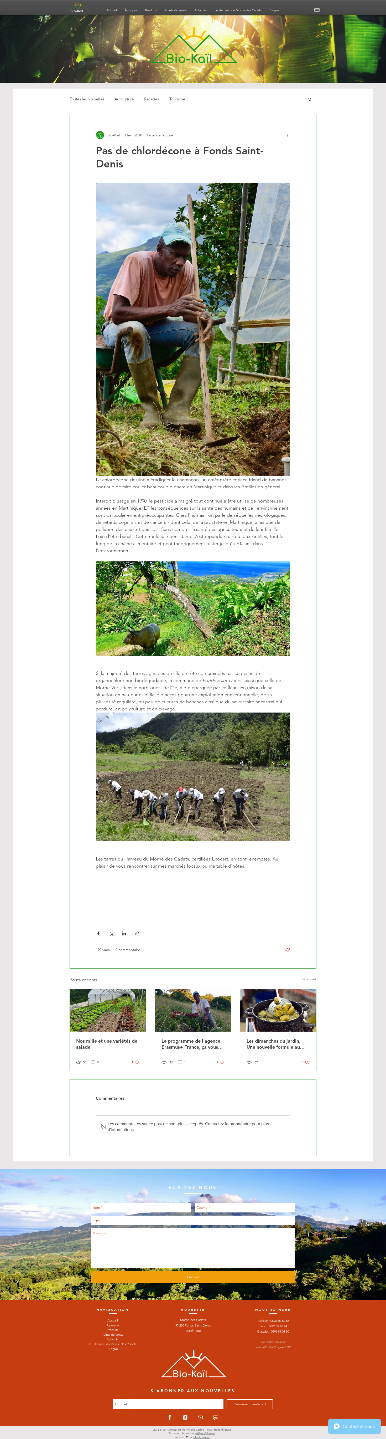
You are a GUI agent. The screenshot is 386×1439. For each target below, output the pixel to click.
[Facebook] (169, 1417)
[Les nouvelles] (215, 1417)
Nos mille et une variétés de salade (106, 1044)
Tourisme (177, 99)
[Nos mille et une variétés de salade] (108, 1010)
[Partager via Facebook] (98, 933)
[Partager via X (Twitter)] (111, 933)
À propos (112, 1325)
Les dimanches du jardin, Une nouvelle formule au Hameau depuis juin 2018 (274, 1044)
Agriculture (124, 99)
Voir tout (309, 979)
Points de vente (113, 1334)
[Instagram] (185, 1417)
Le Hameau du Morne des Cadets (112, 1344)
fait (176, 1437)
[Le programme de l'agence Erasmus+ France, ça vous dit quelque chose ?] (193, 1010)
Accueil (112, 1320)
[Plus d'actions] (287, 135)
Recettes (151, 99)
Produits (112, 1330)
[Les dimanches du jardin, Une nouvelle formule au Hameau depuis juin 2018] (278, 1010)
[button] (309, 99)
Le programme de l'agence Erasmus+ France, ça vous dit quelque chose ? (190, 1044)
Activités (113, 1339)
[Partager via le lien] (136, 933)
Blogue (113, 1349)
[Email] (316, 10)
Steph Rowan (202, 1437)
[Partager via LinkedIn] (124, 933)
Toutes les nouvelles (87, 99)
